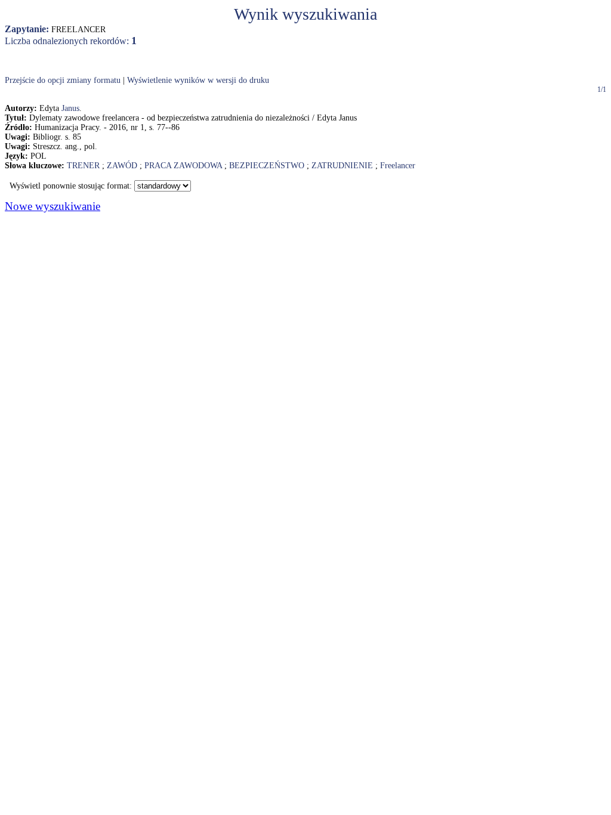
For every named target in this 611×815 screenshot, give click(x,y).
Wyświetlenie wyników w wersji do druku (198, 80)
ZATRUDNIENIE (342, 165)
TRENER (83, 165)
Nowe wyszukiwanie (52, 206)
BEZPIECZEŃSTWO (266, 165)
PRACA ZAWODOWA (183, 165)
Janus (70, 108)
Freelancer (397, 165)
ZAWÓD (122, 165)
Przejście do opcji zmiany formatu (63, 80)
